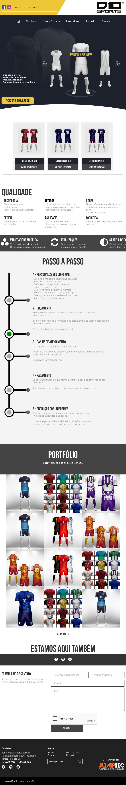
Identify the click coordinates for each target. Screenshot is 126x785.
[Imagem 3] (25, 493)
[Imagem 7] (63, 570)
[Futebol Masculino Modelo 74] (29, 139)
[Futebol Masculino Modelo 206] (96, 139)
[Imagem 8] (101, 532)
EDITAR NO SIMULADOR (29, 166)
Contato (106, 21)
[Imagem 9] (63, 532)
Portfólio (90, 21)
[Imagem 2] (101, 493)
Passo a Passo (73, 21)
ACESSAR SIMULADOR (18, 100)
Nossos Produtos (51, 21)
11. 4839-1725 (18, 8)
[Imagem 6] (101, 570)
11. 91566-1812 (33, 8)
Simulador (31, 21)
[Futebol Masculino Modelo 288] (63, 139)
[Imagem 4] (63, 493)
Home (50, 752)
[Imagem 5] (25, 608)
